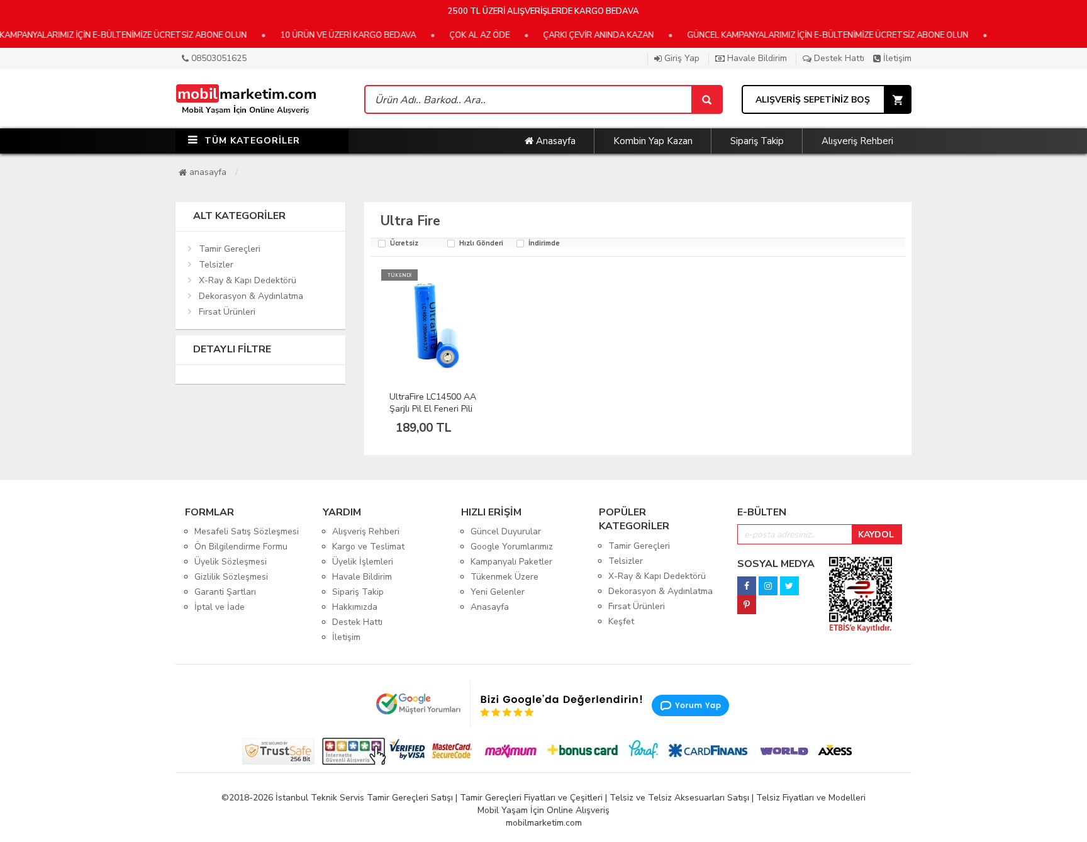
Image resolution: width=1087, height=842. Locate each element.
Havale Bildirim (756, 58)
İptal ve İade (219, 607)
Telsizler (216, 265)
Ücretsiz (404, 244)
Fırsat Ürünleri (227, 312)
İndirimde (544, 244)
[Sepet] (706, 99)
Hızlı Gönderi (481, 244)
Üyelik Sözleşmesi (230, 562)
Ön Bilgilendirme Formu (240, 547)
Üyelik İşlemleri (362, 562)
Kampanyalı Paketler (511, 562)
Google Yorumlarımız (512, 547)
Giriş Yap (681, 58)
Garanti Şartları (225, 592)
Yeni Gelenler (498, 592)
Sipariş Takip (757, 141)
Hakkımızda (354, 607)
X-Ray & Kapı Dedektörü (247, 280)
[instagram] (768, 582)
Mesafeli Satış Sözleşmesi (246, 531)
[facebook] (746, 582)
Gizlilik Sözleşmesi (231, 577)
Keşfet (621, 621)
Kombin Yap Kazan (653, 141)
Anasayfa (554, 141)
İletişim (896, 58)
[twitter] (789, 582)
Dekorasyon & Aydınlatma (251, 296)
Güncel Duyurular (506, 531)
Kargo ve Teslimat (368, 547)
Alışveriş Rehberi (857, 141)
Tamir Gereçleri (229, 249)
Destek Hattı (837, 58)
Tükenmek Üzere (504, 577)
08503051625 (218, 58)
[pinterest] (746, 601)
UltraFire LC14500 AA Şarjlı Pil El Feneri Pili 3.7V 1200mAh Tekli (432, 409)
